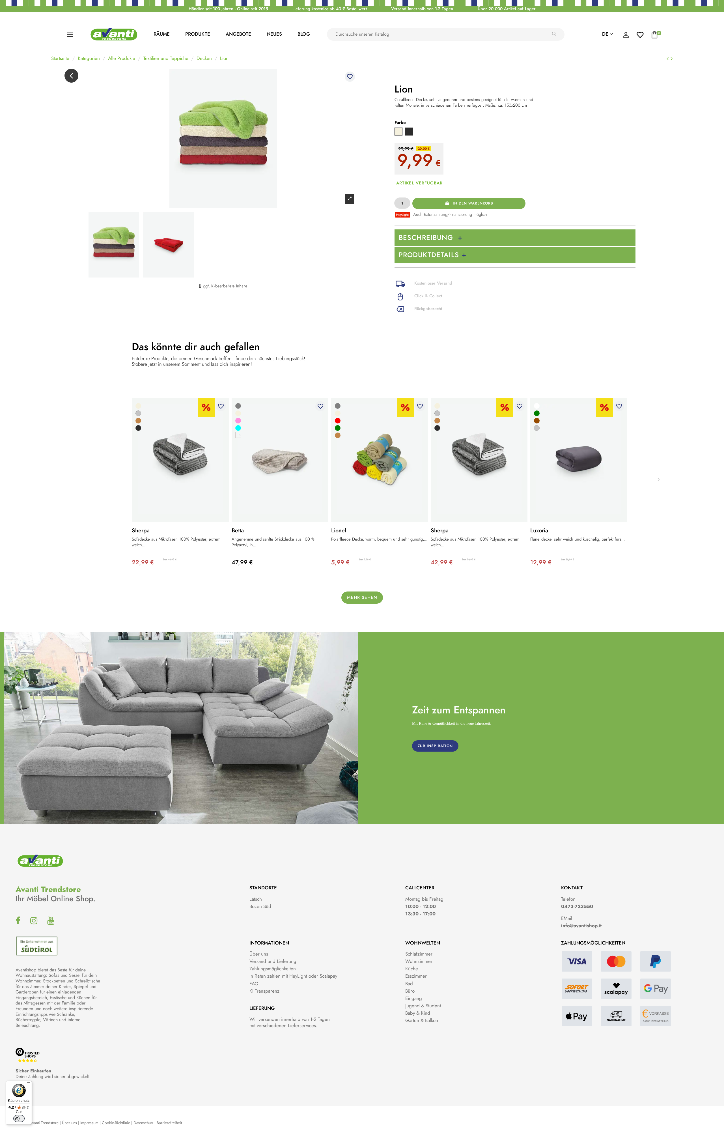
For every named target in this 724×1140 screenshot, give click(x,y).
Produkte (197, 34)
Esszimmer (416, 976)
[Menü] (28, 1084)
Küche (411, 968)
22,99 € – (146, 562)
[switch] (19, 1118)
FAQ (253, 983)
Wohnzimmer (418, 961)
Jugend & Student (423, 1005)
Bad (409, 983)
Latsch (255, 899)
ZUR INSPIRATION (435, 745)
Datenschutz (143, 1123)
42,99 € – (445, 562)
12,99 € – (544, 562)
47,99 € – (245, 562)
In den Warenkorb (473, 203)
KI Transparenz (264, 991)
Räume (162, 34)
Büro (410, 991)
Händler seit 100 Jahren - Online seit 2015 (228, 9)
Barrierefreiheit (169, 1123)
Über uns (258, 953)
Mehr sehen (362, 597)
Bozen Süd (260, 906)
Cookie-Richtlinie (116, 1123)
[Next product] (672, 58)
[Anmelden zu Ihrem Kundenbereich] (626, 36)
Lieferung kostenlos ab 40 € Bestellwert (329, 9)
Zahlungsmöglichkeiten (272, 968)
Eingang (413, 998)
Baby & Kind (417, 1013)
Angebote (238, 34)
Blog (304, 34)
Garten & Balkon (421, 1020)
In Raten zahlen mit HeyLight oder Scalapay (293, 976)
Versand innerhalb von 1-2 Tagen (422, 9)
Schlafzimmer (418, 953)
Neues (274, 34)
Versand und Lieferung (272, 961)
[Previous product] (669, 58)
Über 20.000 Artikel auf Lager (507, 9)
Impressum (89, 1123)
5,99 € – (343, 562)
